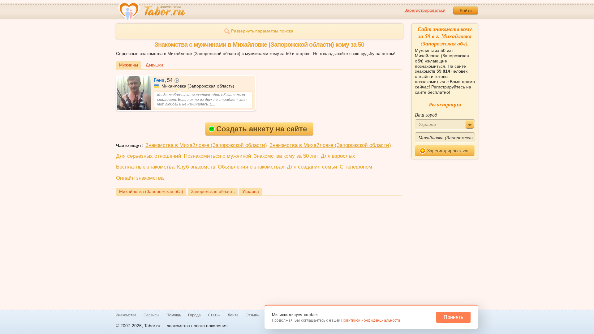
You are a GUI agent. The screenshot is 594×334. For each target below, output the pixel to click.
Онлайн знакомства (140, 178)
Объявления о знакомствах (251, 167)
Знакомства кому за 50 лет (286, 156)
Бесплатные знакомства (145, 167)
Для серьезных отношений (148, 156)
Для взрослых (338, 156)
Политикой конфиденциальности (370, 320)
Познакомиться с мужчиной (217, 156)
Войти (466, 10)
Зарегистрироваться (425, 10)
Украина (250, 191)
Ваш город (426, 114)
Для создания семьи (312, 167)
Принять (453, 317)
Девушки (154, 64)
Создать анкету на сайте (261, 129)
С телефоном (356, 167)
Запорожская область (213, 191)
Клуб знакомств (196, 167)
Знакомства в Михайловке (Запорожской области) (206, 145)
